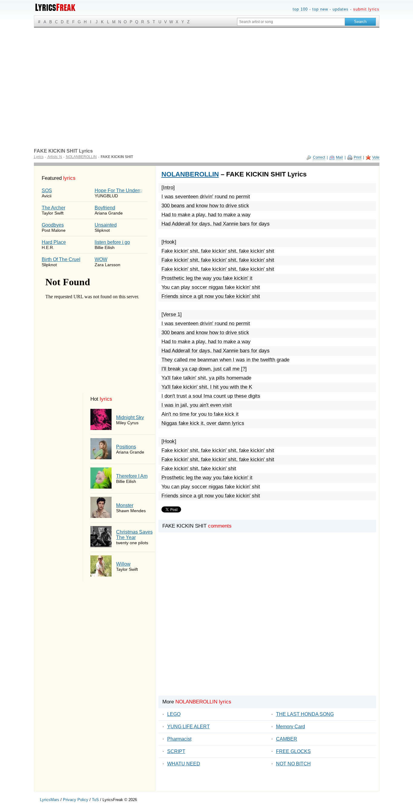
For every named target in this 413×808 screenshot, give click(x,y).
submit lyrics (366, 9)
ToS (95, 799)
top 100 (300, 9)
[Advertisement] (206, 73)
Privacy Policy (75, 799)
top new (320, 9)
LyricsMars (49, 799)
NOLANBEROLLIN (190, 174)
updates (341, 9)
